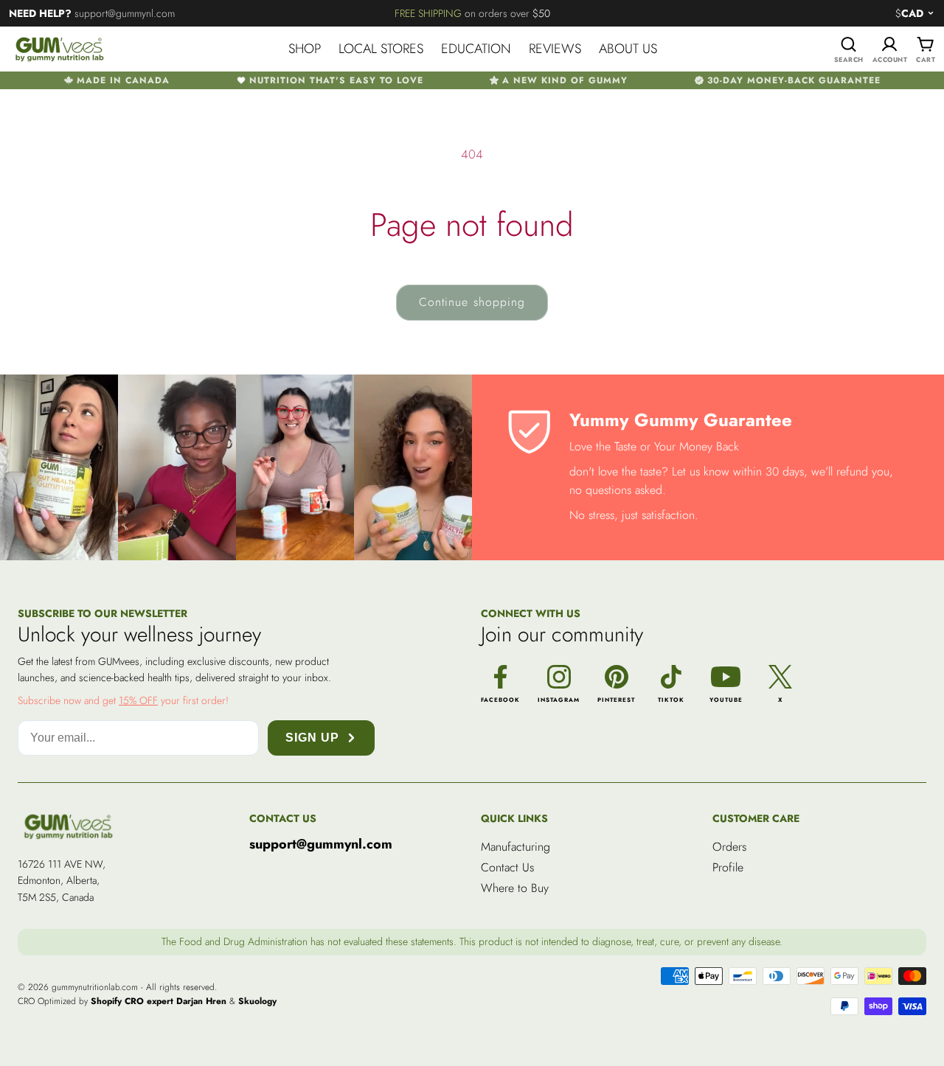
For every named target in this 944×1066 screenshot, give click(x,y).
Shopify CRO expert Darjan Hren (158, 1001)
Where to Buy (515, 887)
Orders (729, 846)
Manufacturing (515, 846)
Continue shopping (472, 301)
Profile (727, 867)
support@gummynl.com (320, 845)
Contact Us (507, 867)
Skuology (257, 1001)
